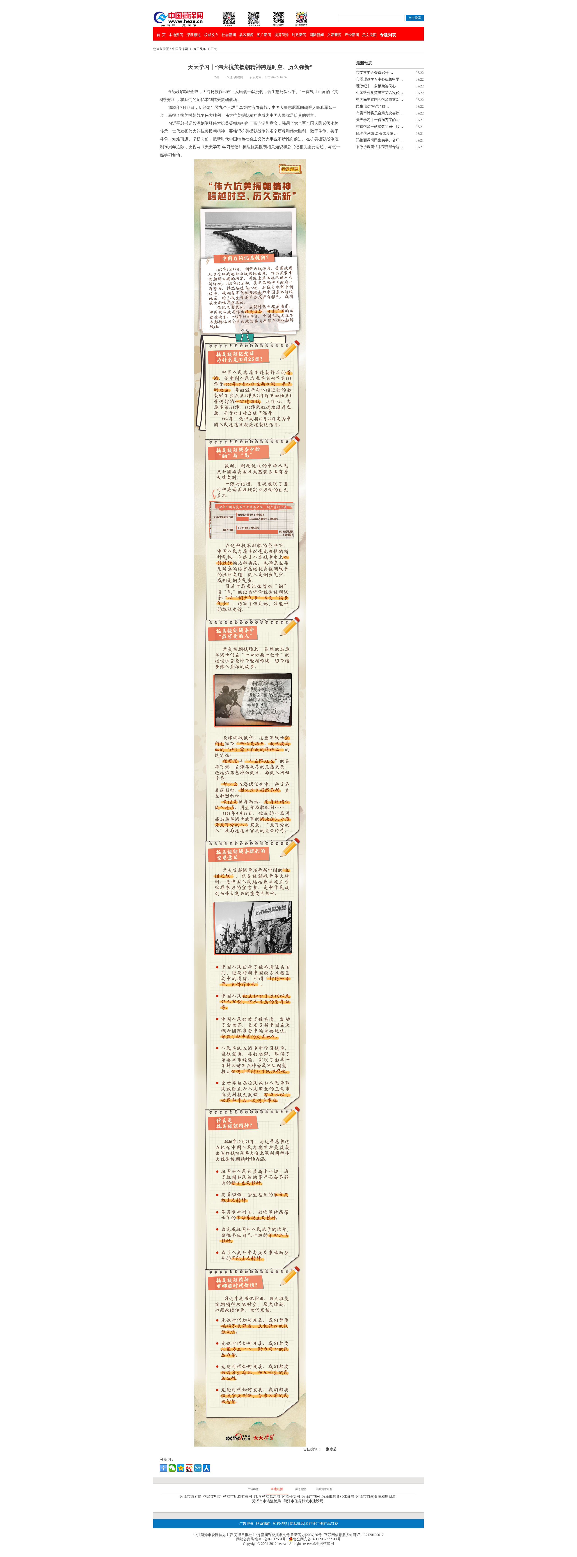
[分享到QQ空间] (180, 1468)
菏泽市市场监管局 (267, 1501)
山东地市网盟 (324, 1489)
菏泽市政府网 (191, 1496)
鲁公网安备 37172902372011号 (317, 1539)
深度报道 (193, 35)
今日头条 (199, 49)
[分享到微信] (172, 1468)
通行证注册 (314, 1523)
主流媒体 (253, 1489)
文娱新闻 (334, 35)
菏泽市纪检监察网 (238, 1496)
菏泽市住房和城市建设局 (304, 1501)
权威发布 (211, 35)
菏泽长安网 (292, 1496)
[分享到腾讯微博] (197, 1468)
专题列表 (388, 35)
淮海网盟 (300, 1489)
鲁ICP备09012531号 (270, 1539)
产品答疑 (331, 1523)
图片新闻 (264, 35)
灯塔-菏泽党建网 (268, 1496)
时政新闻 (299, 35)
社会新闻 (229, 35)
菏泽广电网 (312, 1496)
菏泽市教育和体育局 (339, 1496)
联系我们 (263, 1523)
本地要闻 (176, 35)
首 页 (161, 35)
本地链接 (276, 1489)
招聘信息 (280, 1523)
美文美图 (369, 35)
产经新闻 (352, 35)
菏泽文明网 (213, 1496)
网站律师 (296, 1523)
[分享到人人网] (206, 1468)
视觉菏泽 (281, 35)
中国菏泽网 (180, 49)
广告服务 (246, 1523)
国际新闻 (316, 35)
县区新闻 (246, 35)
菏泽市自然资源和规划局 (376, 1496)
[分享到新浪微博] (189, 1468)
